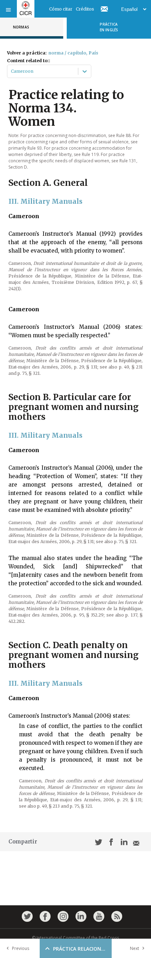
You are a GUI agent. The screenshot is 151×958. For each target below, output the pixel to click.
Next (134, 948)
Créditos (85, 9)
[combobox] (11, 71)
